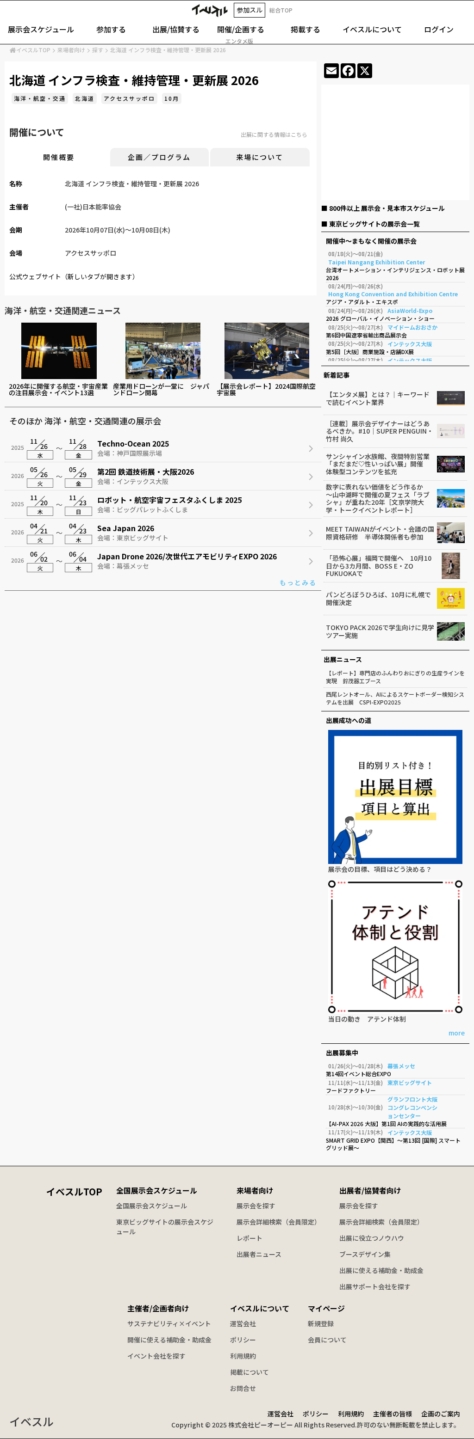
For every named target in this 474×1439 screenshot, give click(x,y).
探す (97, 50)
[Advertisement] (395, 144)
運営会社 (243, 1323)
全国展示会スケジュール (156, 1190)
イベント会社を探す (156, 1355)
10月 (171, 98)
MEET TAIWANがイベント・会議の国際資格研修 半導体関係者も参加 (380, 533)
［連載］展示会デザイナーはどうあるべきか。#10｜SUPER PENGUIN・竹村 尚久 (379, 431)
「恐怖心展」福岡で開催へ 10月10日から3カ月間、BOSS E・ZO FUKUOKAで (378, 565)
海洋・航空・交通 (40, 98)
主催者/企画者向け (158, 1308)
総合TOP (281, 10)
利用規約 (243, 1355)
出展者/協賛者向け (370, 1190)
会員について (327, 1339)
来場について (259, 157)
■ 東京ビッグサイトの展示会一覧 (370, 223)
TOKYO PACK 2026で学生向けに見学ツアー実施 (380, 631)
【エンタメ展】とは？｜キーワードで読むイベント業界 (378, 398)
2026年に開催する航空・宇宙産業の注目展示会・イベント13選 (58, 389)
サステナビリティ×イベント (169, 1323)
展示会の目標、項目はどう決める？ (380, 870)
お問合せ (243, 1388)
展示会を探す (256, 1205)
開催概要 (59, 157)
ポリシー (243, 1339)
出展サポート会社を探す (375, 1286)
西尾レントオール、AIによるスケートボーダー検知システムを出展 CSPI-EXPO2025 (395, 698)
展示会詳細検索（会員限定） (279, 1221)
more (457, 1033)
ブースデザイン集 (365, 1254)
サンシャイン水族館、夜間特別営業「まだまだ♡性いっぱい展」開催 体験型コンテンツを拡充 (378, 464)
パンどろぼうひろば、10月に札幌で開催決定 (378, 598)
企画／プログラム (159, 157)
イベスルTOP (33, 50)
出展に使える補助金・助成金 (381, 1270)
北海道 (84, 98)
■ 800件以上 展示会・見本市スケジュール (383, 208)
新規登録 (321, 1323)
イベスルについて (259, 1308)
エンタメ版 (239, 41)
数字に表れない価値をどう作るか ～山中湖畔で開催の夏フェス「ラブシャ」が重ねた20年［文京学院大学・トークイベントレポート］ (378, 498)
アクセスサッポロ (129, 98)
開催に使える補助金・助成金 (169, 1339)
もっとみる (298, 582)
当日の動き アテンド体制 (367, 1019)
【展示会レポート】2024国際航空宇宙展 (266, 389)
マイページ (326, 1308)
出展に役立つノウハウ (371, 1238)
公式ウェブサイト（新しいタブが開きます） (74, 276)
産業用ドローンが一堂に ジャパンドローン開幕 (161, 389)
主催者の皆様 (392, 1413)
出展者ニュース (259, 1254)
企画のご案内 (440, 1413)
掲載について (249, 1372)
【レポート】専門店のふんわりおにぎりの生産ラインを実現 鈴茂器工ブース (395, 677)
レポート (249, 1238)
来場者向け (71, 50)
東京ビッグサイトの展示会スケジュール (164, 1226)
